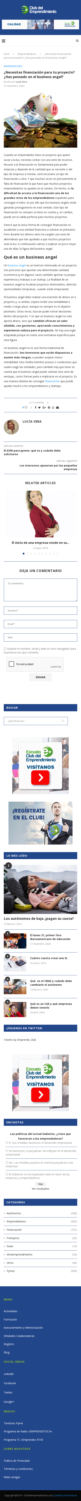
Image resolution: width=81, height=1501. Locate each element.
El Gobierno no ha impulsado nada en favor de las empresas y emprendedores (38, 1176)
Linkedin (9, 1374)
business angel (17, 265)
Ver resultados (40, 1188)
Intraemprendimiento (42, 1254)
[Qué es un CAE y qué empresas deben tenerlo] (15, 1009)
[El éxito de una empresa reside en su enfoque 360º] (40, 514)
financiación (52, 381)
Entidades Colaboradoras (19, 1336)
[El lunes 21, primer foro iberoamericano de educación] (15, 940)
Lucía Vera (21, 81)
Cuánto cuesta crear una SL (49, 958)
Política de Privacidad (17, 1460)
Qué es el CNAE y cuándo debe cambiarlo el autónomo (51, 982)
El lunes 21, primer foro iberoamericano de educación (50, 937)
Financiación (42, 1229)
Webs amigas (12, 1477)
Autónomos (42, 1213)
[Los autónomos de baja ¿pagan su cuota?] (40, 889)
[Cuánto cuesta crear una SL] (15, 963)
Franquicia (42, 1238)
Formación (10, 1319)
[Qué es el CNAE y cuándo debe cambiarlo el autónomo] (15, 986)
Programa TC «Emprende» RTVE (23, 1439)
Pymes (42, 1271)
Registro (9, 1344)
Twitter (8, 1392)
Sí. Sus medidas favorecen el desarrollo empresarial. (40, 1143)
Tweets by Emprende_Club (20, 1039)
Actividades (11, 1311)
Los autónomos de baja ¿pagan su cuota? (39, 918)
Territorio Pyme (13, 1423)
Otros (42, 1263)
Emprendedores (27, 54)
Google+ (9, 1401)
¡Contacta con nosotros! (65, 1495)
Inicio (7, 54)
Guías (42, 1246)
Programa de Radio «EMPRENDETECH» (28, 1431)
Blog (6, 1352)
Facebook (10, 1383)
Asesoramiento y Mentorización (23, 1327)
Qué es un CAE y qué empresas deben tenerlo (51, 1005)
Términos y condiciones (18, 1469)
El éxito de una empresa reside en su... (40, 543)
